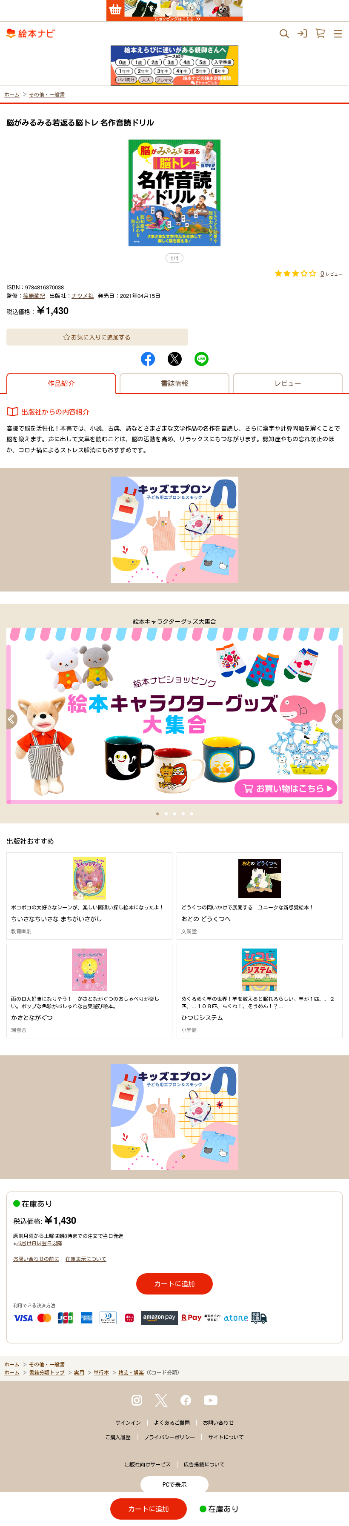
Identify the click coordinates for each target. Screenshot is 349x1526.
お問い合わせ (218, 1422)
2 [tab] (166, 814)
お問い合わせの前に (36, 1258)
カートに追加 (174, 1284)
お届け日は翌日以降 (39, 1242)
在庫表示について (86, 1258)
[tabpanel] (174, 710)
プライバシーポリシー (169, 1437)
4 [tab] (183, 814)
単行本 (101, 1372)
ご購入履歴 (118, 1437)
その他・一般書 (47, 94)
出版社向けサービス (148, 1464)
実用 (79, 1372)
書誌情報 (174, 383)
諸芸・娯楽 (131, 1372)
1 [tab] (157, 814)
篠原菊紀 (34, 295)
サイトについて (226, 1437)
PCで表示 (175, 1485)
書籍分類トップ (47, 1372)
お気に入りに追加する (101, 337)
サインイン (128, 1422)
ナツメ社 (83, 295)
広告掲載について (204, 1464)
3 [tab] (174, 814)
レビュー (287, 383)
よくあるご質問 (172, 1422)
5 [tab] (191, 814)
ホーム (12, 94)
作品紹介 (61, 383)
